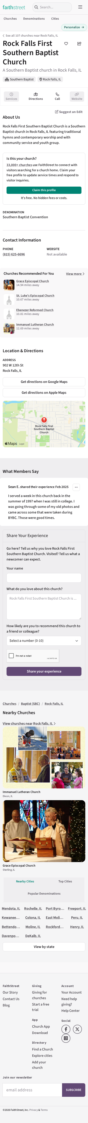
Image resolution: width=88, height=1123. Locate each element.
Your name (15, 568)
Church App (41, 1026)
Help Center (70, 1010)
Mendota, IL (11, 908)
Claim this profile (44, 190)
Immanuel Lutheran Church (35, 324)
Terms (44, 1110)
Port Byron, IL (56, 908)
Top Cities (65, 881)
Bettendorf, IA (12, 926)
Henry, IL (77, 926)
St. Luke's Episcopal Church (35, 295)
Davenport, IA (12, 935)
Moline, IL (32, 926)
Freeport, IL (77, 908)
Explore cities (42, 1055)
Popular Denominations (44, 893)
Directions (36, 99)
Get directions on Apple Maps (44, 392)
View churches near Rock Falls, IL (28, 723)
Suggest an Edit (70, 112)
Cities (55, 18)
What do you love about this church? (35, 588)
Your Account (71, 992)
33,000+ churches (19, 165)
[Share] (79, 43)
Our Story (10, 992)
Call (57, 99)
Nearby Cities (25, 881)
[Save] (66, 43)
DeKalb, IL (33, 935)
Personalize (74, 27)
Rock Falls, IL (52, 79)
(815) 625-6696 (14, 254)
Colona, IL (33, 917)
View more (74, 274)
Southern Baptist (22, 79)
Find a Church (42, 1049)
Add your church (39, 1065)
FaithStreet (14, 7)
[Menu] (80, 7)
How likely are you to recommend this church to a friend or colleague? (43, 628)
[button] (76, 487)
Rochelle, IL (33, 908)
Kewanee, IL (11, 917)
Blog (6, 1005)
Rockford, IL (55, 926)
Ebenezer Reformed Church (34, 310)
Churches (10, 18)
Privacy (33, 1110)
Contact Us (11, 998)
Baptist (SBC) (30, 703)
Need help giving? (69, 1001)
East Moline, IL (57, 917)
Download (40, 1032)
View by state (44, 946)
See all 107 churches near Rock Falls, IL (32, 35)
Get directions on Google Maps (44, 381)
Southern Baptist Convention (25, 217)
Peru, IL (77, 917)
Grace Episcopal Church (32, 281)
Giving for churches (39, 995)
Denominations (34, 18)
